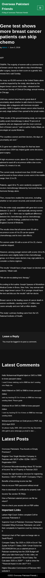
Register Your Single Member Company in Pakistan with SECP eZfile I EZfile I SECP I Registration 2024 (19, 459)
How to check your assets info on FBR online (20, 505)
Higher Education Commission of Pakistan (19, 568)
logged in (16, 342)
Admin (4, 47)
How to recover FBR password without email (20, 485)
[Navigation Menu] (40, 8)
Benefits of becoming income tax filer (17, 481)
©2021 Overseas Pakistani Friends (22, 575)
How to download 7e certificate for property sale (21, 490)
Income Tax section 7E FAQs (14, 494)
